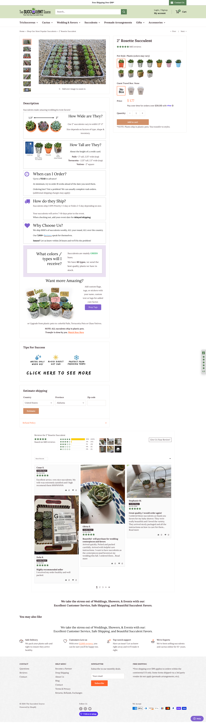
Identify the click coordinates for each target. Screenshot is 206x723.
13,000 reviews (86, 643)
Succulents (91, 22)
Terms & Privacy (62, 688)
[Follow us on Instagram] (85, 708)
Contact (23, 676)
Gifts (139, 22)
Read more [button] (134, 530)
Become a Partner (63, 668)
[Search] (124, 11)
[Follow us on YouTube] (90, 708)
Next (183, 31)
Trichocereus (27, 22)
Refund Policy (29, 422)
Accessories (156, 22)
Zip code (91, 397)
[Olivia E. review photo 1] (103, 494)
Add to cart (132, 122)
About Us (59, 676)
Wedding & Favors (67, 22)
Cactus (46, 22)
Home (22, 31)
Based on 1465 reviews (44, 442)
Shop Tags (93, 307)
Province (59, 397)
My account (160, 13)
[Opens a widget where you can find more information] (197, 719)
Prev (174, 31)
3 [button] (102, 587)
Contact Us (179, 2)
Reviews (23, 672)
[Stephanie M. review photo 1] (149, 481)
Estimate (31, 411)
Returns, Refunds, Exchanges (68, 693)
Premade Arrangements (118, 22)
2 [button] (99, 587)
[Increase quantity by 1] (142, 113)
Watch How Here (76, 332)
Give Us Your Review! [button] (160, 439)
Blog (57, 680)
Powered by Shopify (28, 707)
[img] (56, 475)
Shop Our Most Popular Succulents (42, 31)
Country (27, 397)
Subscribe (99, 683)
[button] (123, 46)
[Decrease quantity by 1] (129, 113)
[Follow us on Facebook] (80, 708)
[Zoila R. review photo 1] (56, 525)
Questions (24, 668)
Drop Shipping (62, 672)
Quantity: (121, 113)
